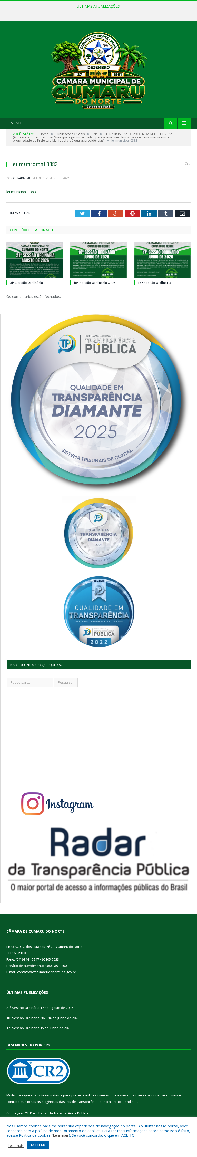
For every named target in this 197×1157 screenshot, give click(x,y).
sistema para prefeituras (69, 1095)
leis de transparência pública (88, 1101)
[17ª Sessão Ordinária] (162, 260)
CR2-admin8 (21, 178)
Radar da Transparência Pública (63, 1113)
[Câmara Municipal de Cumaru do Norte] (99, 69)
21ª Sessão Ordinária (26, 282)
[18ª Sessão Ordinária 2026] (98, 260)
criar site (37, 1095)
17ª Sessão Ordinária (154, 282)
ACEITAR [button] (38, 1145)
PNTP (28, 1113)
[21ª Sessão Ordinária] (34, 260)
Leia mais (61, 1135)
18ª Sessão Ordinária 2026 (97, 11)
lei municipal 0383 (21, 191)
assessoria (126, 1095)
